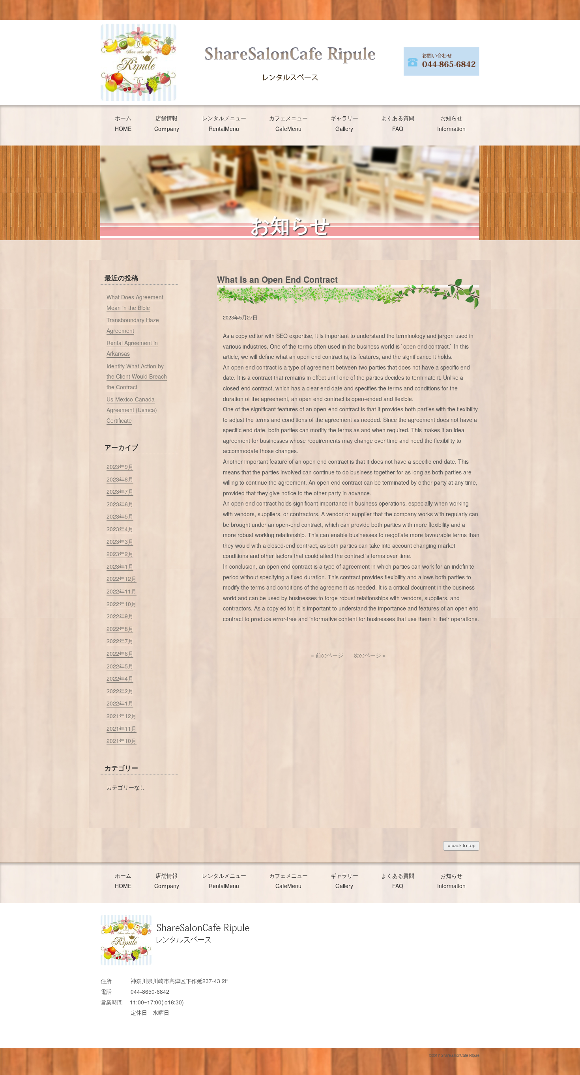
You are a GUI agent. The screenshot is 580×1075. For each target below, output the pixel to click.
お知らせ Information (451, 123)
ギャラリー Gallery (344, 123)
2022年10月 (122, 604)
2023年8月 (120, 479)
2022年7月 (120, 641)
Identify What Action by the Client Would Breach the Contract (137, 376)
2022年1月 (120, 703)
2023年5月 (120, 516)
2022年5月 (120, 666)
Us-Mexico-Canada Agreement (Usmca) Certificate (132, 409)
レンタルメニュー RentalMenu (224, 123)
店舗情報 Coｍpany (166, 123)
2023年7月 (120, 491)
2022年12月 (122, 578)
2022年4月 (120, 678)
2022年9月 (120, 616)
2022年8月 (120, 629)
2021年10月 (122, 741)
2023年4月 (120, 529)
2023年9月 (120, 466)
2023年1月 (120, 566)
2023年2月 (120, 554)
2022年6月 (120, 653)
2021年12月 (122, 716)
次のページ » (370, 655)
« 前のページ (327, 655)
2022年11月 (122, 591)
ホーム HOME (123, 123)
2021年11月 (122, 728)
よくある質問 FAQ (397, 123)
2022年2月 (120, 691)
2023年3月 (120, 541)
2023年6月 (120, 504)
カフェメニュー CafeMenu (288, 123)
